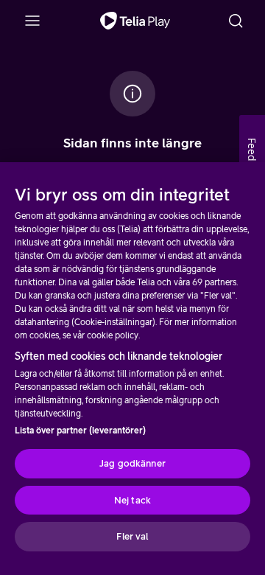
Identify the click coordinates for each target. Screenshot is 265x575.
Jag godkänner (132, 463)
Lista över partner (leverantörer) (80, 430)
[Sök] (235, 20)
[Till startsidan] (135, 20)
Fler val (132, 536)
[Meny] (32, 20)
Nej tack (132, 500)
